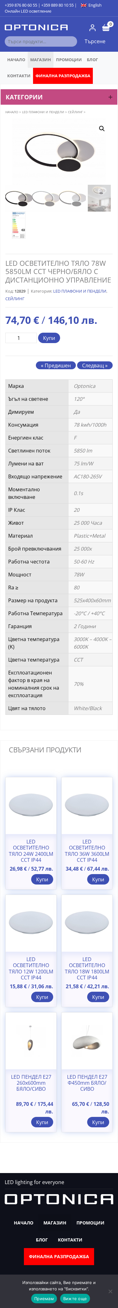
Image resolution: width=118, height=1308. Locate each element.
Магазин (40, 59)
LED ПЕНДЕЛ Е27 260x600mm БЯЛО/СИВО (31, 1083)
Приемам (44, 1298)
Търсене (95, 41)
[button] (102, 128)
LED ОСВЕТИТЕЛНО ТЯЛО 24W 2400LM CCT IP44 (31, 851)
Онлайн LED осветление (28, 11)
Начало (16, 59)
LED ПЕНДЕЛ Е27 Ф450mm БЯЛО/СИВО (87, 1083)
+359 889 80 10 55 (57, 5)
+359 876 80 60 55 (21, 5)
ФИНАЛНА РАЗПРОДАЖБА (63, 76)
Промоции (69, 59)
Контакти (19, 76)
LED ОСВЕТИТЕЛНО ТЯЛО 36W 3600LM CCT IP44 (87, 851)
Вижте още (75, 1298)
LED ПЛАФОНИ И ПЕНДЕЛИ (43, 112)
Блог (92, 59)
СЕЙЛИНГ (75, 112)
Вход (92, 28)
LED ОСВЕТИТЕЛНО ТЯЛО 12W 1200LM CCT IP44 (31, 968)
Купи (49, 338)
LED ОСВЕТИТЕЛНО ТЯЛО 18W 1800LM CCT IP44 (87, 968)
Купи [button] (42, 879)
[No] (110, 1291)
